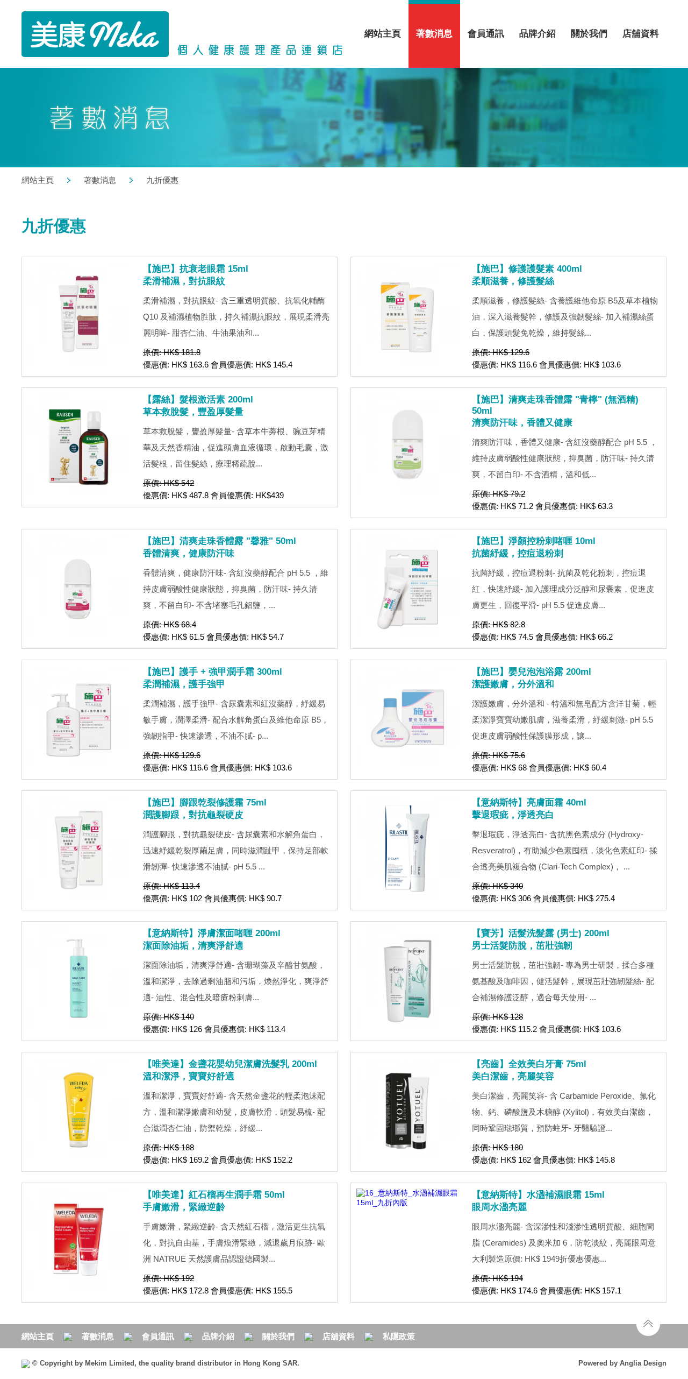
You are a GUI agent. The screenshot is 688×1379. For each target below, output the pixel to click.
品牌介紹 (537, 34)
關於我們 (278, 1336)
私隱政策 (399, 1336)
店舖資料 (640, 34)
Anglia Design (643, 1363)
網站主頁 (382, 34)
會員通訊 (486, 34)
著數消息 (100, 180)
